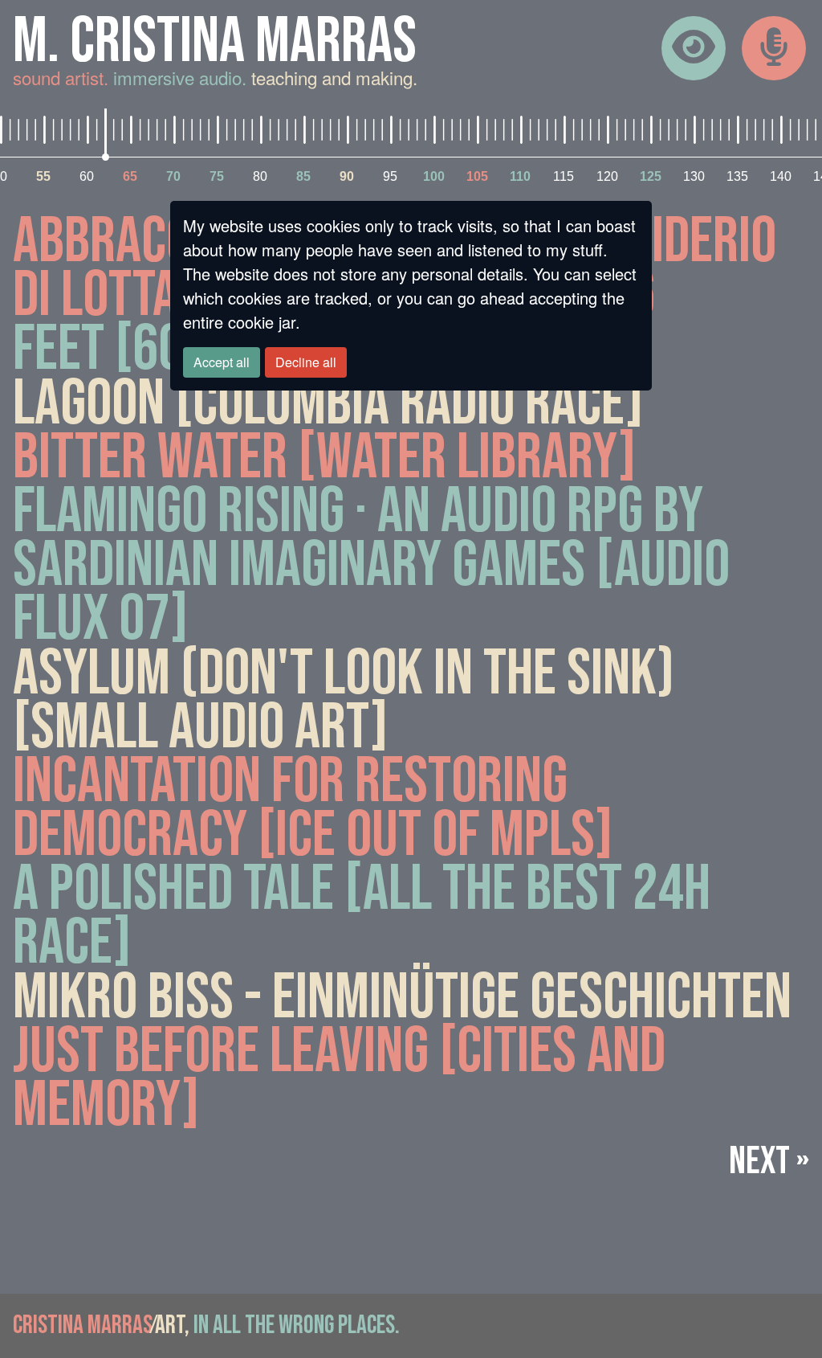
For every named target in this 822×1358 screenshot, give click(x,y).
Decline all (305, 362)
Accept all (221, 362)
